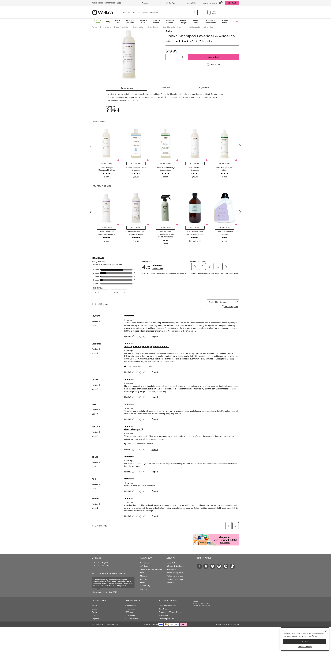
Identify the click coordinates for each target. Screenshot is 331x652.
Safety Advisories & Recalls (151, 569)
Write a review (206, 41)
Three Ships (130, 609)
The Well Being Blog (175, 579)
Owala (94, 612)
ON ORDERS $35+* (104, 3)
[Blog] (219, 566)
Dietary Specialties (166, 618)
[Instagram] (206, 566)
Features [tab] (165, 87)
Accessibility (145, 585)
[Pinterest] (212, 566)
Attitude (95, 615)
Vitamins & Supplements (210, 21)
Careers (143, 589)
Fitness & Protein (156, 21)
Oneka (169, 31)
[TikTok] (232, 566)
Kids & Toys (117, 21)
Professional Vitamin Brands (170, 612)
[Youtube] (225, 566)
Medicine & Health (170, 21)
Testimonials (171, 569)
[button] (169, 57)
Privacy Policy (311, 636)
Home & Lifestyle (183, 21)
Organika (95, 618)
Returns (143, 579)
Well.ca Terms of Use (175, 576)
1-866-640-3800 (112, 624)
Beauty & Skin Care (130, 21)
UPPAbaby (129, 612)
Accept (305, 641)
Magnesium (163, 615)
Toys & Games (164, 609)
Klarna (142, 582)
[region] (304, 639)
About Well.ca (172, 563)
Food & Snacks (196, 21)
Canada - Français (101, 565)
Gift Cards (144, 566)
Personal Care (143, 21)
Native (94, 605)
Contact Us (144, 563)
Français (145, 3)
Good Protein (130, 605)
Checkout (232, 3)
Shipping (143, 576)
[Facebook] (199, 566)
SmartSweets (130, 615)
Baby (108, 22)
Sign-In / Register (210, 3)
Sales (236, 22)
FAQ (142, 572)
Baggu (94, 609)
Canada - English (101, 562)
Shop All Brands (131, 618)
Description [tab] (127, 88)
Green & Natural (225, 21)
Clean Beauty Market (167, 605)
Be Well (170, 582)
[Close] (326, 631)
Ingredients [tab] (204, 87)
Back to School (97, 21)
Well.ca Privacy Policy (175, 572)
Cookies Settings (305, 647)
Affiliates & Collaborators (176, 566)
